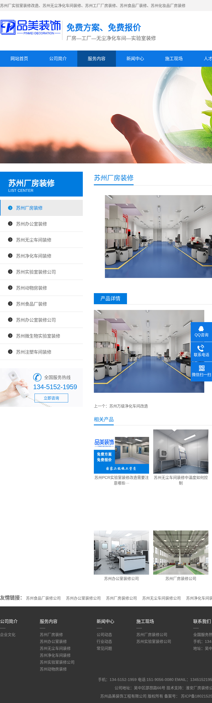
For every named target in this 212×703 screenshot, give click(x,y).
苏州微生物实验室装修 (38, 335)
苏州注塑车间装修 (33, 351)
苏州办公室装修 (31, 223)
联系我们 (202, 621)
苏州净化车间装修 (33, 255)
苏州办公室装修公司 (36, 319)
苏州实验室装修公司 (36, 271)
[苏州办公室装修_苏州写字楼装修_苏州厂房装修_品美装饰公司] (31, 33)
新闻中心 (135, 58)
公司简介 (58, 58)
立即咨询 (51, 398)
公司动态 (104, 634)
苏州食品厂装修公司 (43, 598)
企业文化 (7, 634)
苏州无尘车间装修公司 (161, 598)
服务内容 (96, 58)
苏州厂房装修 (29, 207)
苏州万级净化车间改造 (128, 406)
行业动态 (104, 641)
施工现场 (174, 58)
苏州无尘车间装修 (33, 239)
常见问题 (104, 648)
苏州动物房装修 (31, 287)
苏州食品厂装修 (31, 303)
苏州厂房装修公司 (121, 598)
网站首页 (19, 58)
